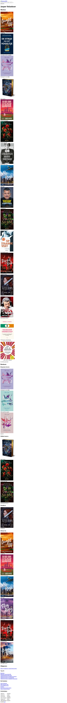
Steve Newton (4, 683)
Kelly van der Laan (4, 684)
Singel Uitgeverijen (13, 668)
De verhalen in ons (5, 685)
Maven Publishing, (5, 668)
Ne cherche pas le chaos (6, 687)
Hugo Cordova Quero (5, 689)
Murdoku (2, 673)
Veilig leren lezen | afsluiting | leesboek (9, 678)
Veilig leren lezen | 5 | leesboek (7, 677)
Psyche (2, 686)
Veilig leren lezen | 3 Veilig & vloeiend (8, 676)
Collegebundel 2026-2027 (6, 675)
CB (4, 701)
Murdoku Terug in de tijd (6, 674)
